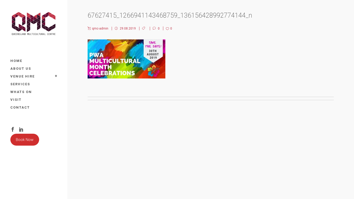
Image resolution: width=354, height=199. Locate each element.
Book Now (24, 139)
